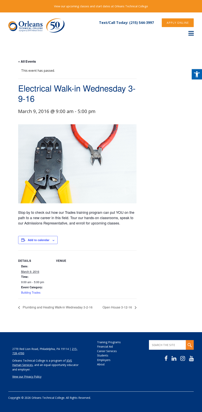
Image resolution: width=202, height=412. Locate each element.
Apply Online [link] (178, 23)
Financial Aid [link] (105, 346)
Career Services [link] (107, 351)
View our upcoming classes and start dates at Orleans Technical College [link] (101, 6)
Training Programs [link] (109, 342)
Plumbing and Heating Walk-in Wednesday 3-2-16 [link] (57, 307)
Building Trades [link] (30, 292)
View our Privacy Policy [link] (26, 376)
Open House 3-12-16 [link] (118, 307)
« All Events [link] (27, 61)
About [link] (101, 364)
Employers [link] (103, 360)
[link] (197, 74)
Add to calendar (38, 240)
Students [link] (102, 355)
